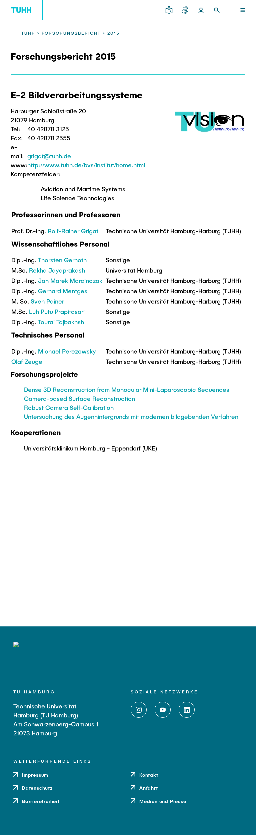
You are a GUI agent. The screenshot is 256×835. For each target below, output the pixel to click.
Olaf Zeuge (26, 361)
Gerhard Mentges (62, 291)
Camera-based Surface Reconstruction (79, 398)
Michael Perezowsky (67, 351)
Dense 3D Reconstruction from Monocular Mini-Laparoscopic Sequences (126, 389)
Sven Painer (47, 301)
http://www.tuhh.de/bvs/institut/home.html (86, 165)
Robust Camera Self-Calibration (69, 407)
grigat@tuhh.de (49, 156)
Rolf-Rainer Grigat (73, 231)
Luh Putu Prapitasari (57, 311)
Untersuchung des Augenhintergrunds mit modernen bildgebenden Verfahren (131, 416)
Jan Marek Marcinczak (70, 280)
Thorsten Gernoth (62, 260)
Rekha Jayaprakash (57, 270)
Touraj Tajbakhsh (61, 322)
